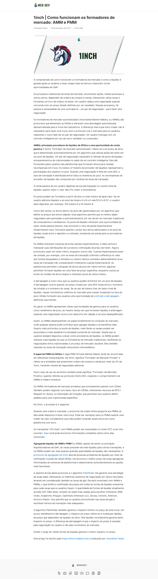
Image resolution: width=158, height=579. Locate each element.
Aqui (46, 433)
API (117, 361)
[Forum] (87, 573)
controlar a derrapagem (106, 296)
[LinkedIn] (76, 573)
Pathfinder (88, 473)
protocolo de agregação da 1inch (51, 455)
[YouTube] (82, 573)
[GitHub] (70, 573)
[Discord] (65, 573)
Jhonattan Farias (115, 538)
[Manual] (93, 573)
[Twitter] (59, 573)
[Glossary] (99, 573)
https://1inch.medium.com (75, 538)
